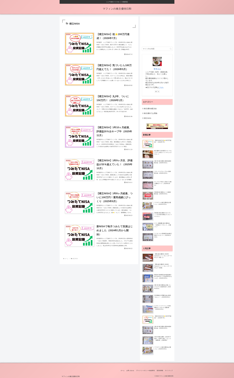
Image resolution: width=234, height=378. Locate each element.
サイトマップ (169, 370)
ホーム (122, 370)
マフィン (157, 69)
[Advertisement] (157, 31)
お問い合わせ (130, 370)
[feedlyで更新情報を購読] (156, 91)
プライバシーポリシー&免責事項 (145, 370)
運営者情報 (160, 370)
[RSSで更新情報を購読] (158, 91)
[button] (170, 49)
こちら (161, 87)
